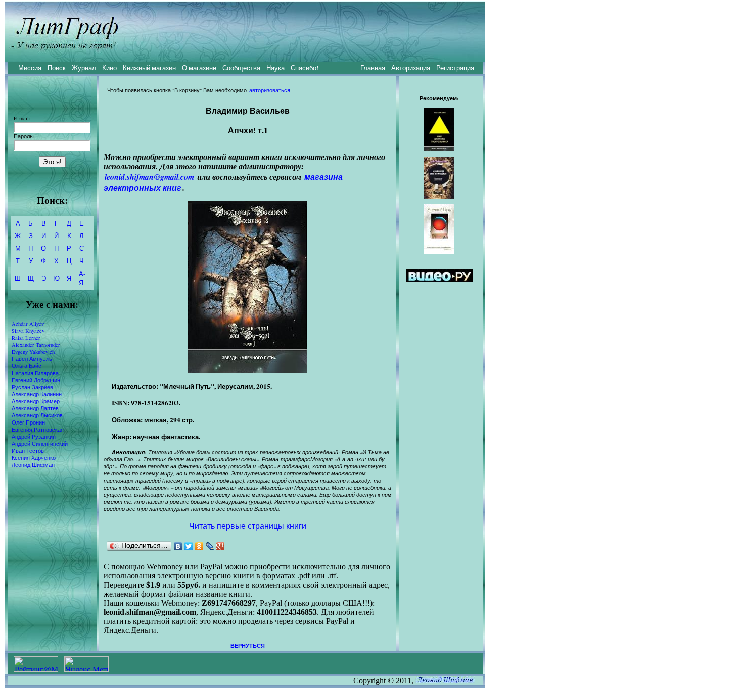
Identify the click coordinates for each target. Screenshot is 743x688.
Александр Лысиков (37, 415)
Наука (275, 67)
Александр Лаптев (35, 408)
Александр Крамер (36, 401)
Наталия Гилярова (35, 373)
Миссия (29, 67)
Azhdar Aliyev (28, 323)
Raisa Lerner (26, 337)
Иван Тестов (28, 450)
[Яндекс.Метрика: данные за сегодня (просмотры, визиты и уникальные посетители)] (86, 664)
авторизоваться (269, 90)
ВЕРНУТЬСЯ (247, 646)
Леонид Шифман (33, 464)
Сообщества (241, 67)
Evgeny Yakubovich (33, 351)
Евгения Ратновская (38, 429)
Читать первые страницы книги (247, 525)
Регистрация (455, 67)
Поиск (57, 67)
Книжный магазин (149, 67)
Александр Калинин (37, 394)
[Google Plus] (220, 546)
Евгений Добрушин (36, 380)
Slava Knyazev (28, 330)
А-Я (82, 278)
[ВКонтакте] (178, 546)
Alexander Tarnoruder (36, 344)
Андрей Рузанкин (34, 436)
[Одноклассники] (199, 546)
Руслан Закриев (32, 387)
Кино (109, 67)
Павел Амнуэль (32, 358)
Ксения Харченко (34, 457)
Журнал (84, 67)
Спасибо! (304, 67)
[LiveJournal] (210, 546)
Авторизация (410, 67)
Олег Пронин (28, 422)
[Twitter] (188, 546)
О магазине (199, 67)
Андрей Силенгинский (40, 443)
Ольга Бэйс (26, 365)
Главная (372, 67)
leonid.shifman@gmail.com (149, 176)
